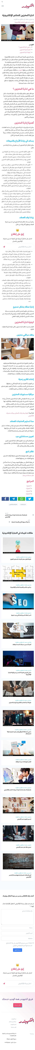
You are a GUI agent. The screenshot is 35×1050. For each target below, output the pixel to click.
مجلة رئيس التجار (12, 1022)
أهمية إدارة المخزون (25, 50)
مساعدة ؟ (32, 1034)
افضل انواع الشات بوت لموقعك (23, 762)
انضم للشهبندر (13, 1024)
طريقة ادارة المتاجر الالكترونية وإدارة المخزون (20, 703)
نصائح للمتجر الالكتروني (13, 504)
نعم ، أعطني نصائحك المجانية (3, 247)
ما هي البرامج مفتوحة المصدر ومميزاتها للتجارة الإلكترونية (19, 674)
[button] (2, 2)
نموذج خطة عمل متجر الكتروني (23, 847)
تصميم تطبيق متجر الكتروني (24, 819)
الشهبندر (20, 70)
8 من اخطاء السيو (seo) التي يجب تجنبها (21, 615)
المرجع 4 (28, 494)
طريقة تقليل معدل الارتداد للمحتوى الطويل (20, 559)
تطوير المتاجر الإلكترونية (21, 22)
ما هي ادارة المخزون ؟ (25, 47)
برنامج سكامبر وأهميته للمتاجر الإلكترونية (20, 587)
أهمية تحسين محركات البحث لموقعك (22, 645)
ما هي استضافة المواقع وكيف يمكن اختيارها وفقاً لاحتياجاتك (19, 733)
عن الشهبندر (13, 1019)
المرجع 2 (28, 488)
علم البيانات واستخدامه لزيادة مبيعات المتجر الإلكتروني (17, 790)
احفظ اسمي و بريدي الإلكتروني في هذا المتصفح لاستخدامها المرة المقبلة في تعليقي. (19, 944)
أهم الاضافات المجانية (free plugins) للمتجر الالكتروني (20, 876)
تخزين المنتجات (23, 504)
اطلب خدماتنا (13, 1027)
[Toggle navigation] (2, 6)
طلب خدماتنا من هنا (28, 475)
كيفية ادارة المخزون (25, 52)
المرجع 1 (28, 486)
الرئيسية (31, 22)
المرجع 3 (28, 491)
